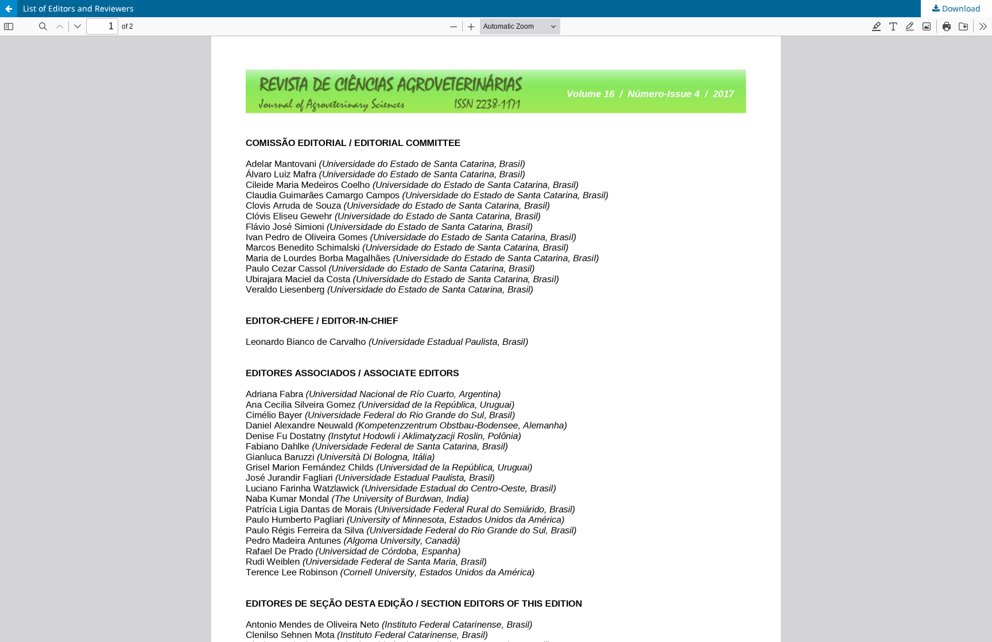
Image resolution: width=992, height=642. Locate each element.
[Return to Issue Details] (8, 8)
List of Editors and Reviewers (78, 8)
